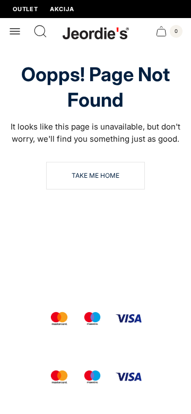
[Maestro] (92, 318)
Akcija (62, 9)
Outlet (25, 9)
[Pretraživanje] (40, 31)
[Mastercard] (59, 318)
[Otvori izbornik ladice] (15, 31)
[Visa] (128, 318)
